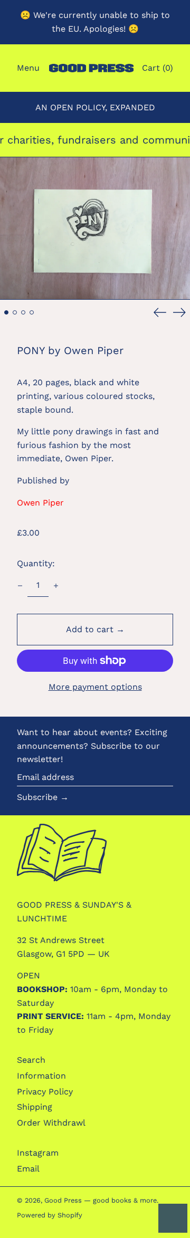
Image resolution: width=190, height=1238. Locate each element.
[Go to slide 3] (23, 312)
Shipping (34, 1107)
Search (31, 1060)
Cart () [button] (157, 68)
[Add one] (56, 585)
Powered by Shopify (49, 1215)
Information (41, 1076)
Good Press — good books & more (100, 1200)
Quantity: (36, 563)
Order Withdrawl (51, 1123)
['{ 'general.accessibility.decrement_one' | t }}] (20, 585)
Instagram (38, 1153)
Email (28, 1169)
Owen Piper (40, 503)
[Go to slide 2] (15, 312)
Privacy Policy (45, 1092)
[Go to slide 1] (6, 312)
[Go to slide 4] (32, 312)
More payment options (95, 687)
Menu (28, 68)
